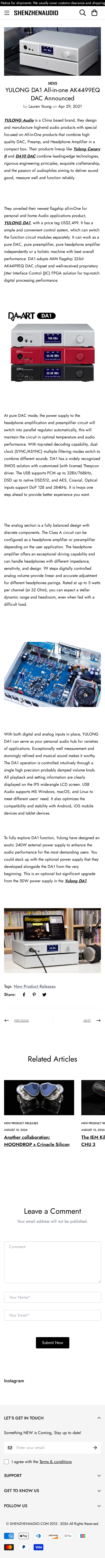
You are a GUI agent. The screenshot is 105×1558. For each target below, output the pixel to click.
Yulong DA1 (75, 881)
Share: (10, 994)
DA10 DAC (25, 156)
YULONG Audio (19, 120)
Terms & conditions (56, 1462)
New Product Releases (35, 986)
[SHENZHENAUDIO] (36, 12)
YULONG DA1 (17, 223)
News (52, 83)
